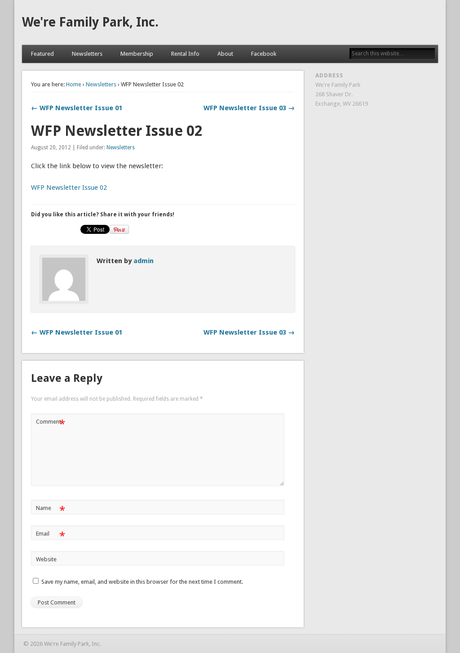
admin (143, 261)
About (225, 53)
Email (50, 536)
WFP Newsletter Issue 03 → (249, 108)
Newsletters (87, 53)
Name (50, 510)
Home (73, 84)
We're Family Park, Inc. (90, 22)
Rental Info (185, 53)
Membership (136, 53)
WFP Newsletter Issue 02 (69, 187)
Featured (42, 53)
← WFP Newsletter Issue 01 (76, 108)
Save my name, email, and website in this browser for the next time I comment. (142, 581)
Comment (50, 424)
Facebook (263, 53)
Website (46, 559)
